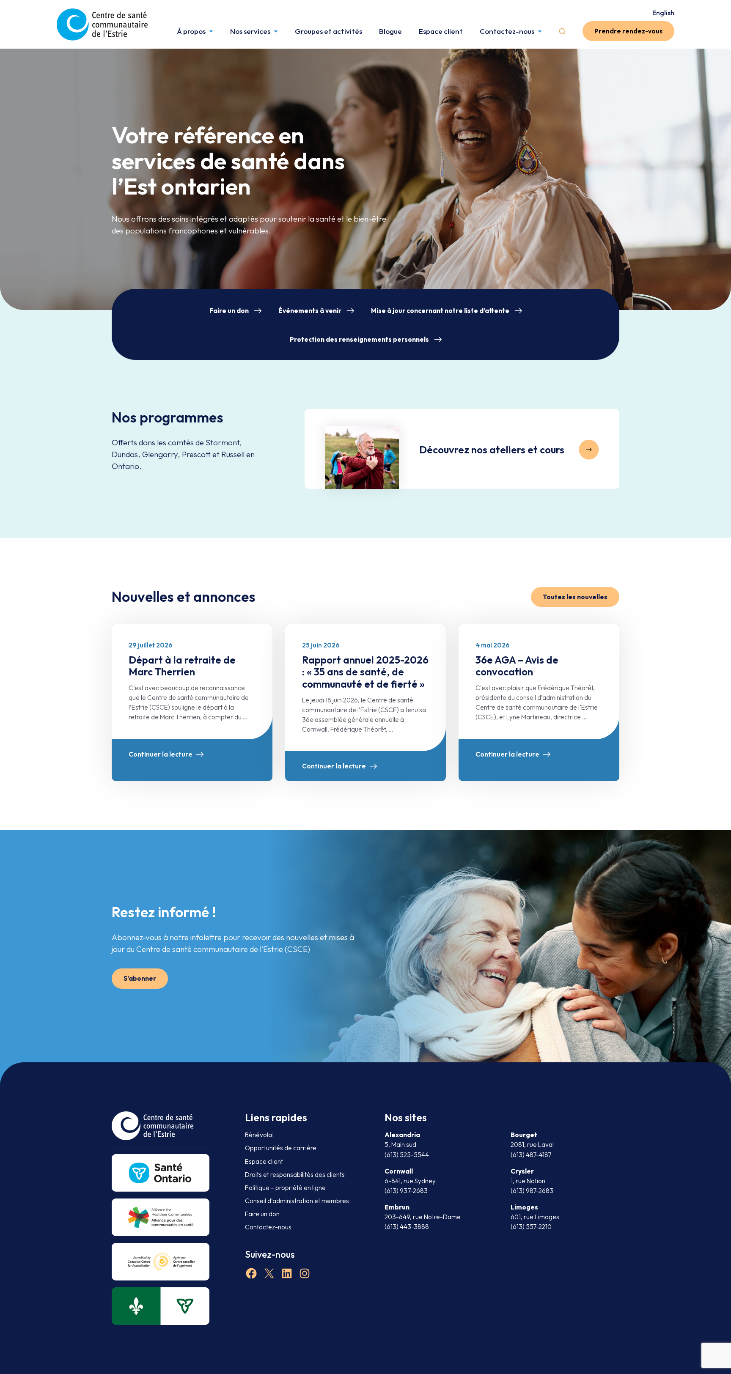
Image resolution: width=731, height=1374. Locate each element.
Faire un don (229, 310)
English (663, 12)
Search (562, 31)
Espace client (441, 31)
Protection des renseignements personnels (359, 339)
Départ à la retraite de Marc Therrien (182, 665)
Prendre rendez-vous (628, 31)
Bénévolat (259, 1135)
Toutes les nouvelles (575, 597)
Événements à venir (309, 310)
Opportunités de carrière (280, 1148)
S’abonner (140, 978)
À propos (191, 31)
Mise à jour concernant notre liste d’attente (440, 310)
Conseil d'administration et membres (297, 1201)
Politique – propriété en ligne (285, 1188)
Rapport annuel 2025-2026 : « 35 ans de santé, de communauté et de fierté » (365, 672)
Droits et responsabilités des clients (295, 1175)
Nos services (250, 31)
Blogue (390, 31)
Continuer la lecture (160, 754)
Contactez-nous (507, 31)
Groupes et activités (328, 31)
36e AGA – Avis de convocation (516, 665)
